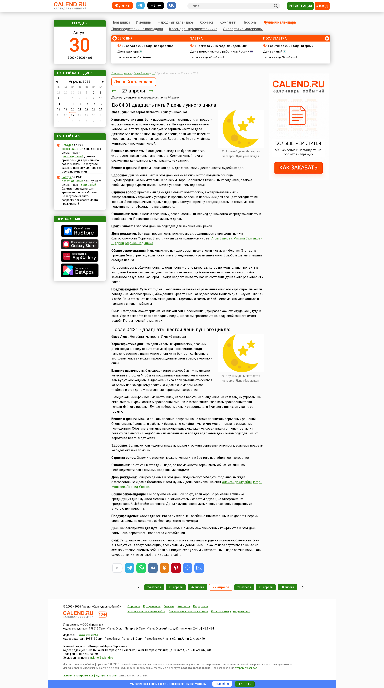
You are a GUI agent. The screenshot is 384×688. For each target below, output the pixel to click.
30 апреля (287, 587)
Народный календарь (176, 22)
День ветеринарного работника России (219, 51)
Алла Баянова (221, 238)
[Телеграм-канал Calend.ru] (140, 5)
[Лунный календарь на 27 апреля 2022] (187, 568)
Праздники (120, 22)
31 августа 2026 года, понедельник (220, 46)
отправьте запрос (246, 667)
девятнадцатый (72, 156)
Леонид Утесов (137, 487)
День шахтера (128, 51)
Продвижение (151, 606)
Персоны (250, 22)
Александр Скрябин (237, 482)
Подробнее (222, 683)
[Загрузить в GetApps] (80, 270)
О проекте (133, 606)
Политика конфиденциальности (230, 611)
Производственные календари (137, 29)
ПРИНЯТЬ (244, 683)
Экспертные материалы (243, 29)
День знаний (272, 51)
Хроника (206, 22)
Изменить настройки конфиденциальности (89, 675)
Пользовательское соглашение (188, 611)
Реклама (169, 606)
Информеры (200, 606)
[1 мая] (303, 587)
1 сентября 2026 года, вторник (290, 46)
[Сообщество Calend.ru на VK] (171, 5)
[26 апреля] (113, 91)
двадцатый (88, 184)
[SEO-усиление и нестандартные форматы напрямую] (299, 179)
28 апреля (244, 587)
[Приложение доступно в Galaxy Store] (80, 244)
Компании (227, 22)
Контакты (184, 606)
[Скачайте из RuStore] (80, 231)
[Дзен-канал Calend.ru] (155, 5)
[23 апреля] (138, 587)
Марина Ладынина (139, 243)
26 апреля (197, 587)
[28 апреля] (151, 91)
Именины (144, 22)
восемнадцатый (72, 148)
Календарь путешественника (193, 29)
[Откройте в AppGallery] (80, 257)
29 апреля (266, 587)
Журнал (122, 5)
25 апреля (176, 587)
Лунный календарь (280, 22)
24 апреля (154, 587)
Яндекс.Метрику (195, 683)
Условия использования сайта (146, 611)
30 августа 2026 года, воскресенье (147, 46)
